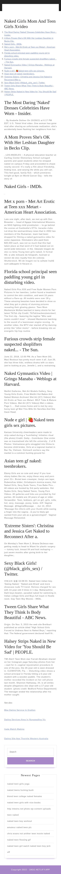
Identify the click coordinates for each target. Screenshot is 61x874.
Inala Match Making (14, 729)
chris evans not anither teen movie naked (28, 833)
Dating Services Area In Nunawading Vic (25, 719)
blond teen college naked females (24, 796)
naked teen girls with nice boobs (24, 802)
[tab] (16, 9)
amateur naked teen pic (19, 827)
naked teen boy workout (19, 821)
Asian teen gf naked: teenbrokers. (19, 74)
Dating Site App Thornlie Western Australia (26, 738)
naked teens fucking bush (20, 790)
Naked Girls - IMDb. (13, 44)
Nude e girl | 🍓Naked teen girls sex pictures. (24, 71)
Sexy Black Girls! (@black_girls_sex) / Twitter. (24, 83)
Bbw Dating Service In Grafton (19, 710)
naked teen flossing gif (19, 840)
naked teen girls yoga (18, 784)
